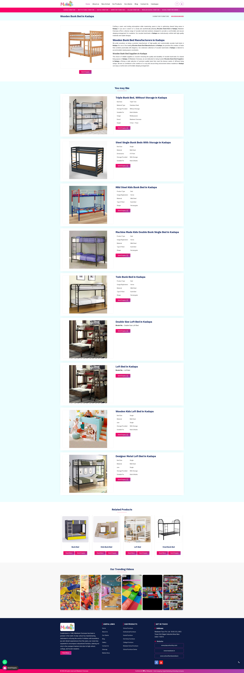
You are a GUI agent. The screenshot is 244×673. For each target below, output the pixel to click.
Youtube (161, 662)
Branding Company (178, 671)
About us (95, 4)
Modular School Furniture (151, 10)
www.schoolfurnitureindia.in (169, 656)
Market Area (106, 653)
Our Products (117, 4)
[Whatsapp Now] (4, 662)
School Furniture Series (170, 10)
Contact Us (144, 4)
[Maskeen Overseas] (67, 4)
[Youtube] (182, 4)
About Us (105, 632)
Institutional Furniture (86, 10)
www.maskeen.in (169, 651)
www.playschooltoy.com (169, 645)
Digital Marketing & (168, 671)
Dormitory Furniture (118, 10)
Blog (136, 4)
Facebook (156, 662)
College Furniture (133, 10)
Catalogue (154, 4)
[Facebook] (177, 4)
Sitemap (104, 649)
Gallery (104, 642)
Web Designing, (157, 671)
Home (88, 4)
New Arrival (106, 4)
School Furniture (69, 10)
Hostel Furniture (102, 10)
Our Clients (105, 635)
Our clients (128, 4)
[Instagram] (70, 593)
